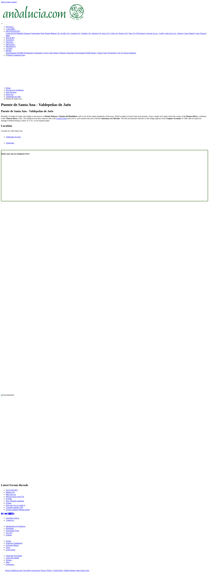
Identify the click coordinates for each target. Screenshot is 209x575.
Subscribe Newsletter (14, 556)
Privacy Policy (46, 570)
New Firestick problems (15, 501)
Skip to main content (9, 2)
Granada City (75, 33)
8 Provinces (140, 33)
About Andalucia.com (13, 570)
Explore (9, 535)
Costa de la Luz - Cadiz (155, 33)
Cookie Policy (57, 570)
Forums (9, 560)
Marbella (19, 33)
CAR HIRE (10, 29)
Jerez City (106, 33)
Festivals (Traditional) (14, 543)
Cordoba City (86, 33)
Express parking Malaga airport (18, 510)
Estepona (27, 33)
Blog (8, 562)
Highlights (10, 528)
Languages (10, 564)
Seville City (65, 33)
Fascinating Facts (12, 531)
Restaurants (28, 53)
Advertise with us (12, 518)
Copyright (26, 570)
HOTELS (9, 27)
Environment (80, 53)
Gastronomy (38, 53)
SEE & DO (10, 38)
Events (8, 541)
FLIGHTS (10, 40)
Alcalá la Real (61, 118)
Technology (112, 53)
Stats (78, 570)
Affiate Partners (70, 570)
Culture (100, 53)
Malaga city (10, 492)
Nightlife (20, 53)
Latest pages (10, 550)
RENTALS (10, 44)
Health (87, 53)
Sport (105, 53)
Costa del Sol (11, 33)
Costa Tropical (200, 33)
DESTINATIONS (13, 31)
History (56, 53)
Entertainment (11, 53)
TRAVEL (9, 42)
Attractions (10, 143)
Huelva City (123, 33)
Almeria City (96, 33)
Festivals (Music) (12, 545)
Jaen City (132, 33)
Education (71, 53)
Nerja (42, 33)
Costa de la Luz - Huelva (173, 33)
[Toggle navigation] (2, 23)
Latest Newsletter (12, 558)
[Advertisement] (104, 72)
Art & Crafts (48, 53)
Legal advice (35, 570)
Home (8, 88)
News (8, 548)
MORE (8, 51)
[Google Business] (14, 514)
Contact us (10, 520)
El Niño (9, 499)
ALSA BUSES (12, 490)
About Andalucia (129, 53)
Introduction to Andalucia (15, 526)
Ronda (47, 33)
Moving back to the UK (15, 497)
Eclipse (8, 503)
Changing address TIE (14, 507)
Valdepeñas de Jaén (13, 97)
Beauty (93, 53)
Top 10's (9, 533)
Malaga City (55, 33)
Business (63, 53)
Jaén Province (11, 92)
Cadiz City (114, 33)
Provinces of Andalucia (15, 90)
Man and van (11, 494)
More (8, 36)
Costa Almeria (189, 33)
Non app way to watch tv (15, 505)
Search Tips (84, 570)
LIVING (9, 49)
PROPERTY (11, 46)
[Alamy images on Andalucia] (10, 514)
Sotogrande (35, 33)
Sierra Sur (9, 94)
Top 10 (120, 53)
